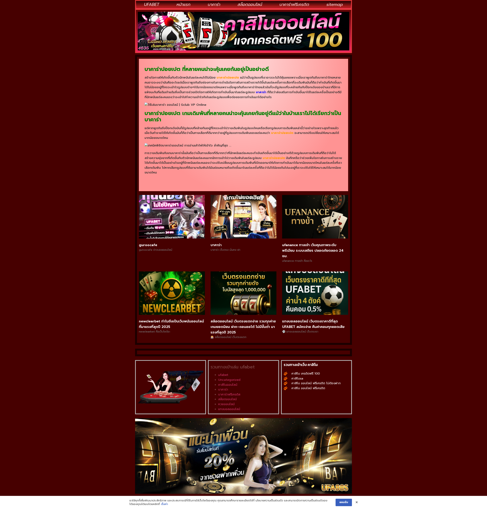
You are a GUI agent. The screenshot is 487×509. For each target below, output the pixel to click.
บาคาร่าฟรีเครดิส (229, 394)
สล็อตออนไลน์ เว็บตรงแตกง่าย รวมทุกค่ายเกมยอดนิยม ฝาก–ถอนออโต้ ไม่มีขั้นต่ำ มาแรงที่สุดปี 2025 (243, 327)
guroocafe (148, 245)
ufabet (223, 375)
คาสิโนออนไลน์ (227, 385)
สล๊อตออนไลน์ (227, 399)
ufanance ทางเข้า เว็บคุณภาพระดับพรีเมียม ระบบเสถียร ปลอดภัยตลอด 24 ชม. (313, 250)
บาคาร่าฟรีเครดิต (294, 4)
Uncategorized (229, 380)
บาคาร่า (214, 4)
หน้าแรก (183, 4)
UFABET (151, 4)
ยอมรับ (343, 502)
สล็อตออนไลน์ (250, 4)
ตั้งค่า (164, 504)
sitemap (334, 4)
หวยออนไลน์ (226, 404)
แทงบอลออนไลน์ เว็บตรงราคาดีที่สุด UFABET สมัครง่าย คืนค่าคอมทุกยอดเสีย (313, 324)
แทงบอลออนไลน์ (229, 409)
